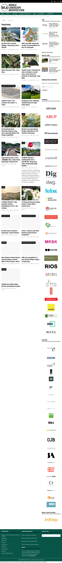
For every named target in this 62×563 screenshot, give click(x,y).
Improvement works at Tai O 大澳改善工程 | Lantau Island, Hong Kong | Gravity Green (11, 160)
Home (2, 13)
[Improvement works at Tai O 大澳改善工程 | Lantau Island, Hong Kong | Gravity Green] (11, 149)
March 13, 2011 (26, 237)
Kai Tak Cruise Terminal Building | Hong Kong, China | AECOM (10, 45)
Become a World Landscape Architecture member (11, 535)
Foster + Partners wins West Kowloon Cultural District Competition (30, 233)
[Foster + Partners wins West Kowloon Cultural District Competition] (31, 222)
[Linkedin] (54, 1)
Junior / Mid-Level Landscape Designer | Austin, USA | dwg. (54, 25)
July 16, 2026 (52, 47)
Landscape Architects (24, 13)
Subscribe (44, 90)
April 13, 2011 (6, 235)
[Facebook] (57, 1)
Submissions (4, 544)
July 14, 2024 (25, 49)
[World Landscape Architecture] (12, 11)
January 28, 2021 (6, 74)
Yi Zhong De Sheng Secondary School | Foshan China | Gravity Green (31, 204)
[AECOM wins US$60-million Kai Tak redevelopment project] (11, 275)
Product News (46, 55)
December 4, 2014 (7, 164)
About (7, 13)
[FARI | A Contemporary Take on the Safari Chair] (45, 60)
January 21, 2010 (26, 263)
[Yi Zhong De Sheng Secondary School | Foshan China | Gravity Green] (31, 193)
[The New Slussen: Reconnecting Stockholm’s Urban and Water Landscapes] (45, 69)
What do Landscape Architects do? (29, 538)
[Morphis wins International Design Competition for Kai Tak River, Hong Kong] (31, 120)
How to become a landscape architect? (30, 544)
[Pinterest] (60, 1)
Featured (14, 13)
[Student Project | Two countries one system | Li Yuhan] (11, 92)
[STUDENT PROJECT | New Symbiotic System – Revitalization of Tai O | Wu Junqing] (11, 193)
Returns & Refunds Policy (7, 553)
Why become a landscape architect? (30, 541)
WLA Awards (41, 13)
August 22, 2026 (53, 27)
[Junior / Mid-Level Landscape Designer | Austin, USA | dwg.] (45, 25)
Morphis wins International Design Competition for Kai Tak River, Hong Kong (30, 131)
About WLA (4, 540)
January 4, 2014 (6, 210)
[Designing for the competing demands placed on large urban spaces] (31, 92)
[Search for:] (52, 16)
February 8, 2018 (6, 106)
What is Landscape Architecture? (29, 535)
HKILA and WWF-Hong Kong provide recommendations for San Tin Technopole (31, 45)
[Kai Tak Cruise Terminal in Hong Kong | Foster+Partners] (11, 222)
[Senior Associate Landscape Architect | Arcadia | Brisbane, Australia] (45, 43)
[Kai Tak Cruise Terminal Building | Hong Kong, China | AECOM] (11, 34)
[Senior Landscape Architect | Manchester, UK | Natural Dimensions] (45, 34)
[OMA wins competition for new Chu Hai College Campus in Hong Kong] (31, 249)
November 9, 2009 (7, 288)
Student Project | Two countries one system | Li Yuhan (9, 103)
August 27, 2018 (26, 80)
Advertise (4, 542)
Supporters (50, 13)
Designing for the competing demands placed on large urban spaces (30, 103)
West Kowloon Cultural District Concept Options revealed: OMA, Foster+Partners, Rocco (11, 259)
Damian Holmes (15, 49)
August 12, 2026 (53, 37)
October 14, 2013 (26, 208)
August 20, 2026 (53, 63)
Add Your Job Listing (47, 52)
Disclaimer (4, 551)
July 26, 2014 (25, 167)
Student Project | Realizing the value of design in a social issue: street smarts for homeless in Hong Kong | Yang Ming (31, 74)
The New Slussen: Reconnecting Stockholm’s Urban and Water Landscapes (54, 69)
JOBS (35, 13)
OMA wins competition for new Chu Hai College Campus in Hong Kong (30, 259)
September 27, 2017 (27, 106)
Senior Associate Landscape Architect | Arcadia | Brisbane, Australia (54, 44)
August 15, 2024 (6, 49)
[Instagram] (52, 1)
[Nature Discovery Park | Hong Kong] (11, 61)
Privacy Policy (5, 549)
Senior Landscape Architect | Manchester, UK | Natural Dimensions (54, 34)
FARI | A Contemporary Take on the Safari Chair (54, 60)
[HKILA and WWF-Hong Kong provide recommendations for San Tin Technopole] (31, 34)
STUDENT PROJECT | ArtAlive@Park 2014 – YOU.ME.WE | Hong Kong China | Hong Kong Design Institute (29, 162)
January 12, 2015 (26, 135)
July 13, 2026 (52, 73)
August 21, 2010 (6, 263)
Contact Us (4, 546)
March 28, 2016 (6, 137)
